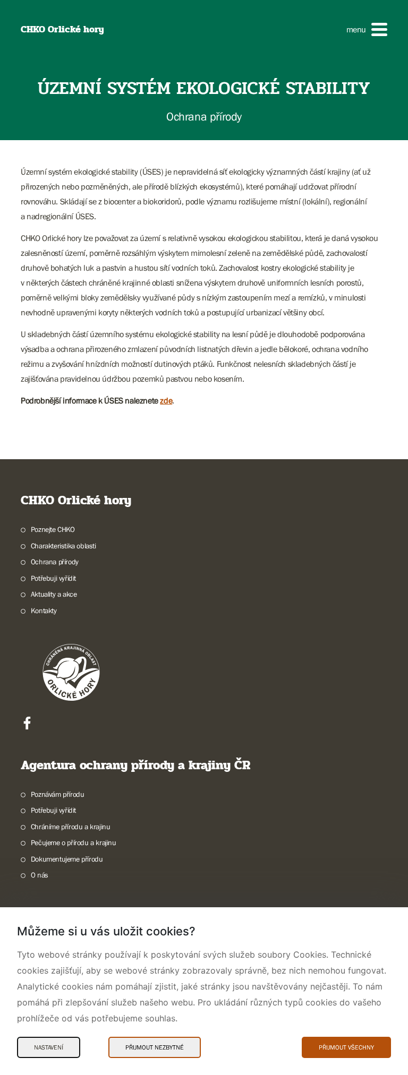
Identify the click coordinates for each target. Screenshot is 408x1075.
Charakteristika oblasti (63, 545)
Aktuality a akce (53, 594)
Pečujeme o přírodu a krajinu (73, 842)
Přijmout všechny (346, 1047)
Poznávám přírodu (57, 794)
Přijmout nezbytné (154, 1047)
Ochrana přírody (55, 561)
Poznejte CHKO (53, 529)
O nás (39, 875)
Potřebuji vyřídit (53, 578)
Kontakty (44, 610)
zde (166, 400)
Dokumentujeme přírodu (67, 859)
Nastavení (48, 1047)
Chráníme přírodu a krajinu (70, 826)
